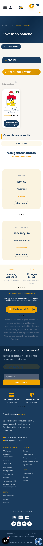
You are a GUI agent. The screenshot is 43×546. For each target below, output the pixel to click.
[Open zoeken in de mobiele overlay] (39, 11)
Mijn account (27, 465)
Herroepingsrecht (9, 481)
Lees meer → (26, 339)
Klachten (6, 477)
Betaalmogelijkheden (30, 461)
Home (4, 26)
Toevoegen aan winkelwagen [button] (11, 123)
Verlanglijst (7, 464)
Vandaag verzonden (11, 275)
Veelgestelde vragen (30, 458)
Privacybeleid (8, 474)
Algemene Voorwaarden (8, 456)
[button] (5, 7)
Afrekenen (7, 451)
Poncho (11, 26)
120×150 (21, 182)
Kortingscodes (8, 471)
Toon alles (12, 46)
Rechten (6, 460)
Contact (5, 499)
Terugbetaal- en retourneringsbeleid (10, 486)
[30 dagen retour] (32, 269)
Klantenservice (8, 496)
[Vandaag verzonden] (11, 269)
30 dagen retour (32, 275)
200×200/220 (21, 233)
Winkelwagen (8, 467)
